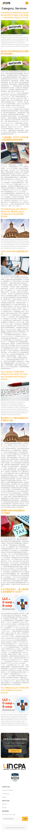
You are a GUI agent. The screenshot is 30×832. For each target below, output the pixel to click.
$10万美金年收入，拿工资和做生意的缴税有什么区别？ (14, 590)
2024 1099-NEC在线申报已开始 (14, 252)
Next (27, 728)
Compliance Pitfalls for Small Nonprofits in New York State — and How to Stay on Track (15, 15)
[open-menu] (26, 3)
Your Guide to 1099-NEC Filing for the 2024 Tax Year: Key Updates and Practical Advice (14, 375)
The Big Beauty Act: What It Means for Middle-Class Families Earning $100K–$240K (14, 213)
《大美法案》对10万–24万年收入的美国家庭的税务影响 (15, 138)
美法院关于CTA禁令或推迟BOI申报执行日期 (14, 419)
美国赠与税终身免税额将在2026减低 (13, 511)
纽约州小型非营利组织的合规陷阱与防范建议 (15, 52)
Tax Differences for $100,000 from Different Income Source (15, 690)
